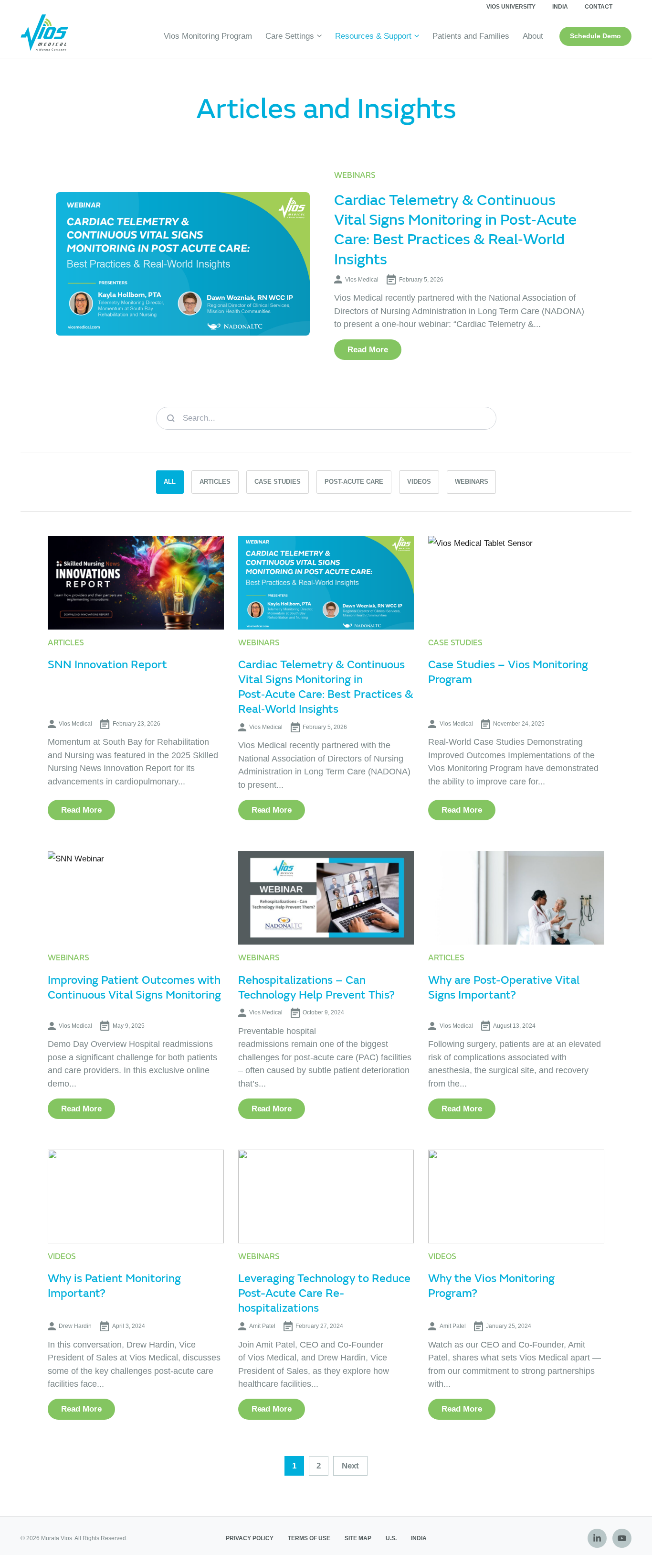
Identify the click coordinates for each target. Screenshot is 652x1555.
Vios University (511, 7)
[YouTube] (621, 1538)
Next (350, 1465)
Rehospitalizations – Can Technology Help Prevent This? (316, 987)
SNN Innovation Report (107, 665)
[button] (318, 36)
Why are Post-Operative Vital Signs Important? (503, 987)
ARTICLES (215, 481)
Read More (367, 349)
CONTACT (598, 7)
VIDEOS (419, 481)
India (560, 7)
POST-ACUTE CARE (354, 481)
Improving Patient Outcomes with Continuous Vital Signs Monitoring (134, 987)
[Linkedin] (597, 1538)
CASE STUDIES (277, 481)
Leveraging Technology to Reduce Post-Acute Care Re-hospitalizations (324, 1293)
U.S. (391, 1538)
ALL (170, 481)
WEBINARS (471, 481)
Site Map (358, 1538)
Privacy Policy (249, 1538)
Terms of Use (309, 1538)
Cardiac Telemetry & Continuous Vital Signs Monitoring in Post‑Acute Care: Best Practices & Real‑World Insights (455, 230)
